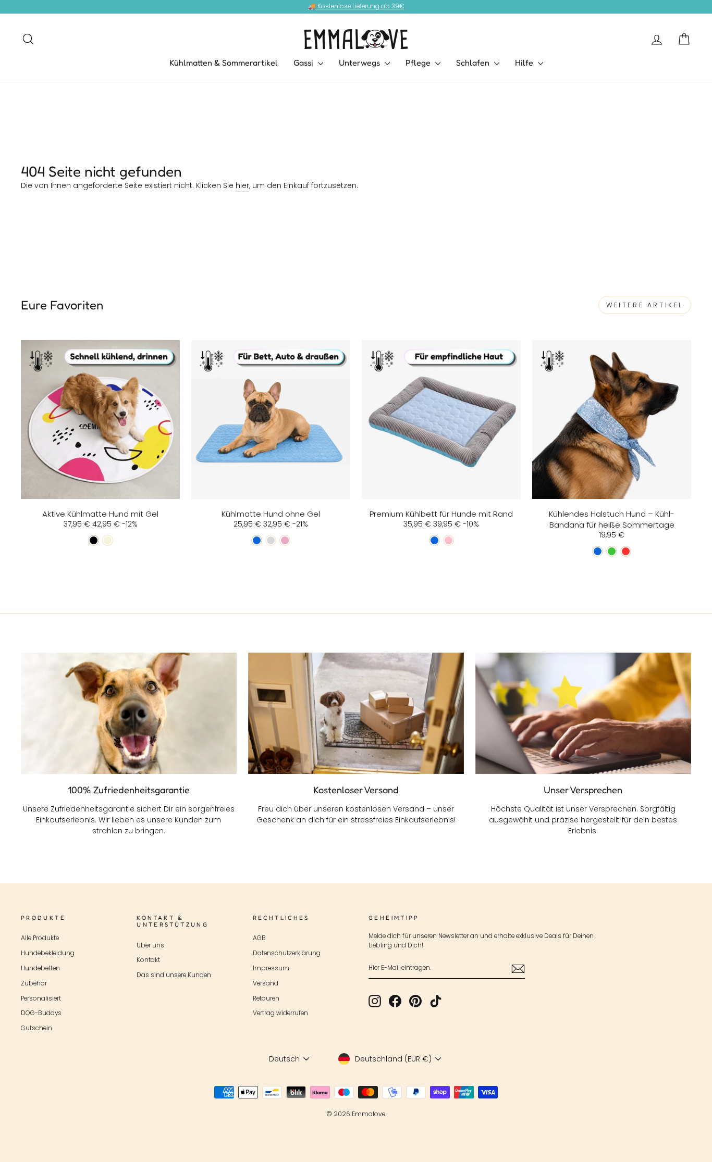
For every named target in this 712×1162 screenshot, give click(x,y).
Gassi (304, 62)
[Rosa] (285, 540)
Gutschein (36, 1028)
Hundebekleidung (48, 953)
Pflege (419, 62)
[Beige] (108, 540)
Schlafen (474, 62)
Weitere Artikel (644, 305)
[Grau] (271, 540)
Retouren (266, 998)
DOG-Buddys (41, 1013)
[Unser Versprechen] (583, 713)
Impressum (271, 968)
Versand (265, 983)
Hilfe (525, 62)
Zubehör (34, 983)
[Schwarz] (94, 540)
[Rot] (626, 551)
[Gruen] (612, 551)
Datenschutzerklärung (287, 953)
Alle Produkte (40, 938)
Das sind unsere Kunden (174, 975)
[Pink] (448, 540)
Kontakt (148, 960)
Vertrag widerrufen (280, 1013)
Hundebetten (40, 968)
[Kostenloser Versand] (356, 713)
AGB (259, 938)
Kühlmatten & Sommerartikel (223, 62)
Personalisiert (41, 998)
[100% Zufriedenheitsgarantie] (129, 713)
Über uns (150, 945)
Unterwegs (360, 62)
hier (242, 185)
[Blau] (257, 540)
